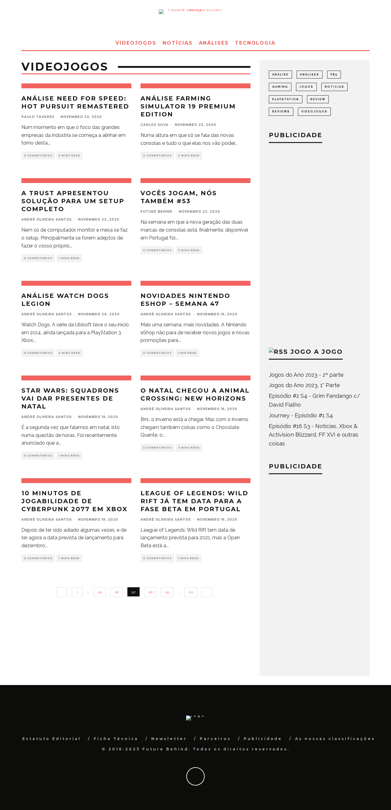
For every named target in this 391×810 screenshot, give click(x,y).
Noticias (334, 86)
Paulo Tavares (37, 117)
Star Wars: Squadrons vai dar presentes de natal (70, 398)
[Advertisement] (314, 243)
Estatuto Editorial (51, 738)
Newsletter (169, 738)
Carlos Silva (155, 125)
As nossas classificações (335, 738)
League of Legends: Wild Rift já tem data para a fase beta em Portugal (194, 501)
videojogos (314, 111)
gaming (280, 86)
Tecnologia (255, 43)
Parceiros (215, 738)
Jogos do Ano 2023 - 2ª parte (306, 375)
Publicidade (263, 738)
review (317, 99)
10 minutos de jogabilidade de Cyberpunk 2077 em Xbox (74, 501)
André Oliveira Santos (46, 220)
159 (167, 592)
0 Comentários (38, 155)
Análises (214, 43)
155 (100, 592)
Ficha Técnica (116, 738)
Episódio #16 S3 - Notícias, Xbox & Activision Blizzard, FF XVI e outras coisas (313, 435)
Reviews (281, 111)
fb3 (334, 74)
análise (280, 74)
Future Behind (157, 212)
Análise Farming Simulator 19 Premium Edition (188, 106)
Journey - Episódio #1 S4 (301, 415)
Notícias (177, 43)
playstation (285, 99)
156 (117, 592)
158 (150, 592)
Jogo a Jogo (317, 351)
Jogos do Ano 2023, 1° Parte (304, 385)
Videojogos (135, 43)
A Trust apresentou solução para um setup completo (72, 201)
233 (190, 592)
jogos (306, 86)
